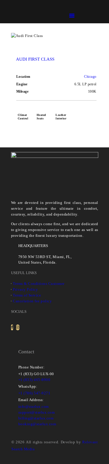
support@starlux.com (36, 412)
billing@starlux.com (36, 418)
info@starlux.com (33, 406)
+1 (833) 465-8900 (34, 379)
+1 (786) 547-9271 (34, 393)
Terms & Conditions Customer (39, 283)
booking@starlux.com (37, 424)
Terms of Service (27, 295)
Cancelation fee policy (32, 301)
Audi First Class (35, 59)
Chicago (90, 77)
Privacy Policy (25, 289)
